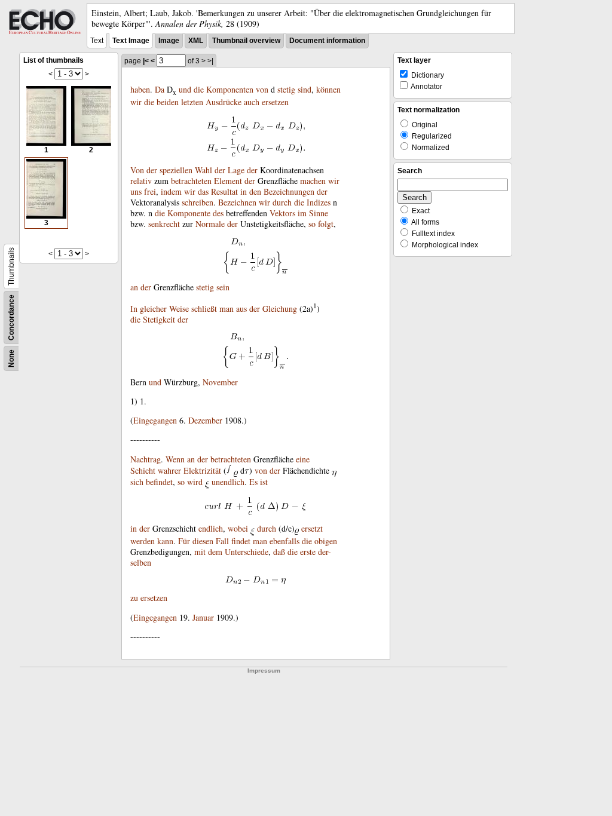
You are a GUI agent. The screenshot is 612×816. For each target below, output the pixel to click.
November (220, 382)
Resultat (224, 191)
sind (304, 89)
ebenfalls (284, 541)
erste (308, 551)
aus (241, 308)
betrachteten (191, 180)
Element (228, 180)
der (151, 170)
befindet (159, 481)
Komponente (188, 213)
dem (215, 551)
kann (165, 541)
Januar (203, 617)
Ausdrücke (223, 102)
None (11, 358)
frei (150, 191)
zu (134, 597)
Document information (327, 40)
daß (279, 551)
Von (137, 170)
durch (282, 202)
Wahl (203, 170)
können (328, 89)
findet (240, 541)
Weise (179, 308)
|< (146, 61)
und (185, 89)
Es (253, 481)
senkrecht (164, 223)
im (302, 213)
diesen (202, 541)
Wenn (175, 459)
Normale (210, 223)
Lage (236, 170)
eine (303, 459)
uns (136, 191)
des (218, 213)
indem (171, 191)
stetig (286, 89)
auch (251, 102)
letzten (192, 102)
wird (195, 481)
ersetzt (312, 528)
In (133, 308)
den (255, 191)
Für (184, 541)
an (134, 287)
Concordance (11, 317)
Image (168, 40)
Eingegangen (155, 420)
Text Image (130, 40)
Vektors (282, 213)
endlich (210, 528)
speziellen (176, 170)
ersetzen (275, 102)
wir (136, 102)
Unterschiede (246, 551)
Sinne (318, 213)
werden (142, 541)
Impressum (263, 670)
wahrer (169, 470)
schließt (204, 308)
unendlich (228, 481)
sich (136, 481)
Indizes (319, 202)
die (199, 89)
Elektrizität (202, 470)
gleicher (153, 308)
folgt (325, 223)
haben (140, 89)
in (243, 191)
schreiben (197, 202)
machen (313, 180)
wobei (238, 528)
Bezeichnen (237, 202)
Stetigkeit (159, 319)
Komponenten (229, 89)
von (262, 89)
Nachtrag (145, 459)
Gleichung (279, 308)
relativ (141, 180)
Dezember (205, 420)
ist (264, 481)
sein (223, 287)
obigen (325, 541)
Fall (222, 541)
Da (159, 89)
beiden (168, 102)
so (312, 223)
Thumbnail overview (246, 40)
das (203, 191)
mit (200, 551)
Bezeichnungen (289, 191)
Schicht (142, 470)
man (226, 308)
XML (195, 40)
